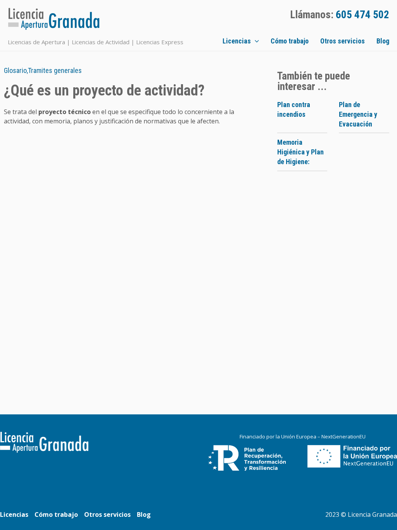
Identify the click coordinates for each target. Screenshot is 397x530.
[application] (255, 41)
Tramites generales (55, 70)
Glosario (15, 70)
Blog (382, 41)
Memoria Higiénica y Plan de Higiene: (300, 152)
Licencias (237, 41)
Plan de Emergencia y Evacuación (358, 114)
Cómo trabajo (290, 41)
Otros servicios (342, 41)
